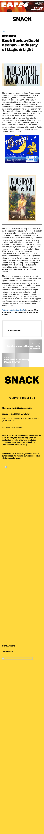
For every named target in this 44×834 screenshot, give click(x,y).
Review (12, 36)
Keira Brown (17, 56)
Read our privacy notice (12, 428)
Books (5, 32)
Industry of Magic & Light (13, 310)
